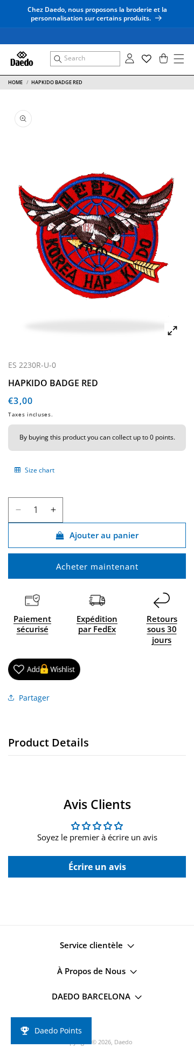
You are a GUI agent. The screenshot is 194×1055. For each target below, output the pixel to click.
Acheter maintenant (97, 566)
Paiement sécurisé (32, 624)
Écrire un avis (97, 867)
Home (15, 82)
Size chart (38, 470)
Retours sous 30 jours (162, 629)
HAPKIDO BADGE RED (56, 82)
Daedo (123, 1042)
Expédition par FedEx (97, 624)
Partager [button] (34, 698)
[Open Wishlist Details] (146, 59)
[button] (85, 58)
